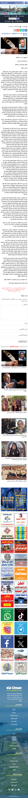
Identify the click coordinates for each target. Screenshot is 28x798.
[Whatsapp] (11, 21)
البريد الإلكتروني (23, 329)
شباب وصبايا (14, 761)
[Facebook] (12, 21)
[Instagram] (7, 21)
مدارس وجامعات (14, 745)
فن (14, 734)
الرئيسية (14, 779)
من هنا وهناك (14, 715)
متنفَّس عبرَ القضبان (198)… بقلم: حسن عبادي (17, 412)
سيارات (14, 743)
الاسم (25, 323)
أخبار (14, 709)
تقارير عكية (14, 718)
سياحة (14, 737)
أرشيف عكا (14, 724)
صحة (14, 764)
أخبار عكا (14, 721)
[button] (26, 30)
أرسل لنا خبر (14, 782)
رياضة (14, 740)
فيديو (14, 712)
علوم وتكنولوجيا (14, 767)
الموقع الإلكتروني (23, 335)
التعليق (25, 304)
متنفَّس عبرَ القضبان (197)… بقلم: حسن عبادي (17, 481)
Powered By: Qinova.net (14, 796)
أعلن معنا (14, 785)
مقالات (14, 748)
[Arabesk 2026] (14, 511)
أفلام (14, 770)
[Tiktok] (5, 21)
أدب (14, 758)
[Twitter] (9, 21)
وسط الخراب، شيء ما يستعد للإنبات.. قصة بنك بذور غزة (14, 367)
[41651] (14, 3)
